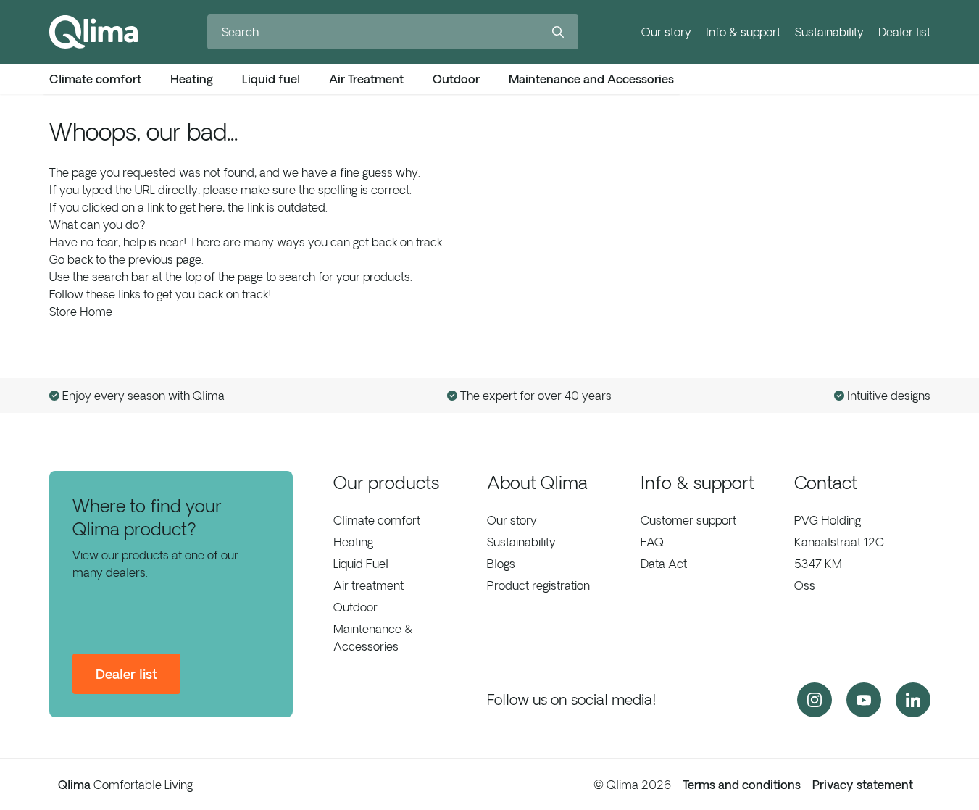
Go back (71, 259)
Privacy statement (862, 784)
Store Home (80, 311)
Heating (353, 541)
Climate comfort (376, 520)
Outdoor (355, 607)
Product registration (538, 585)
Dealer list (904, 31)
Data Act (664, 563)
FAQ (652, 541)
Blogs (501, 563)
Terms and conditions (742, 784)
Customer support (688, 520)
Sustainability (829, 31)
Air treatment (368, 585)
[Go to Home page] (93, 32)
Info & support (743, 31)
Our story (666, 31)
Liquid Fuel (360, 563)
